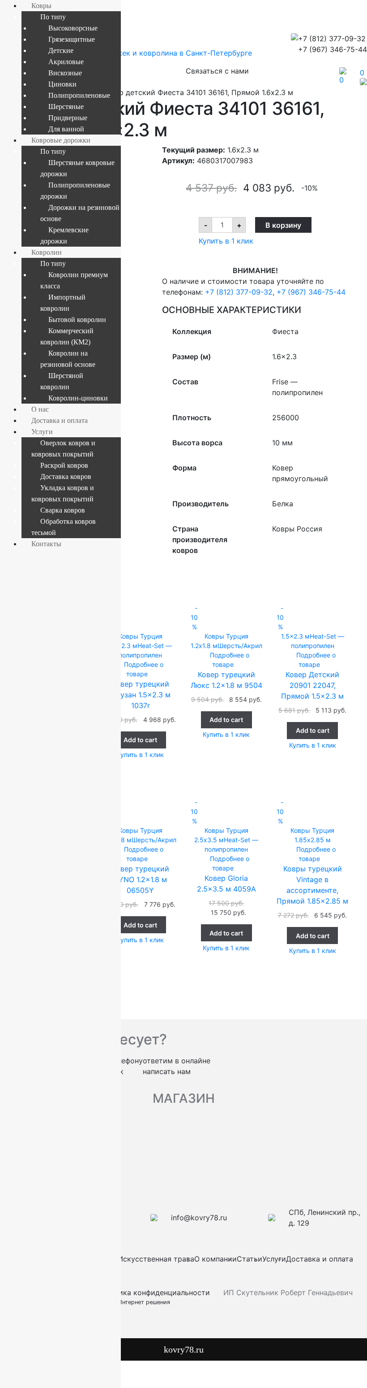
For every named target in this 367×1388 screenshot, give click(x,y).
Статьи (249, 1258)
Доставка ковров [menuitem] (65, 476)
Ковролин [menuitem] (46, 252)
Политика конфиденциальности (153, 1292)
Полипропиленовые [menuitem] (79, 95)
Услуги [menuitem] (42, 431)
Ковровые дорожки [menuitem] (60, 140)
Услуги (274, 1258)
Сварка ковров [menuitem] (62, 510)
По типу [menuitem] (53, 17)
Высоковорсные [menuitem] (73, 28)
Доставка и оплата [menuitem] (59, 420)
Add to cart (140, 740)
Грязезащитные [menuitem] (71, 39)
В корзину (283, 225)
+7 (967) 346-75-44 (311, 291)
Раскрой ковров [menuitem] (64, 465)
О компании (215, 1258)
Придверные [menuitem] (67, 118)
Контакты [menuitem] (46, 544)
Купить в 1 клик (226, 240)
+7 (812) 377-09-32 (239, 291)
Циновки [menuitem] (62, 84)
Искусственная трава (156, 1258)
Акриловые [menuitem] (66, 61)
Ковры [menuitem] (41, 5)
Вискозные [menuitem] (65, 73)
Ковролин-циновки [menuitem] (78, 398)
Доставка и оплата (319, 1258)
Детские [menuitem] (60, 50)
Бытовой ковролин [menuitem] (77, 319)
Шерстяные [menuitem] (66, 106)
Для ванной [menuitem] (66, 129)
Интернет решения (146, 1302)
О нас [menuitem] (40, 409)
